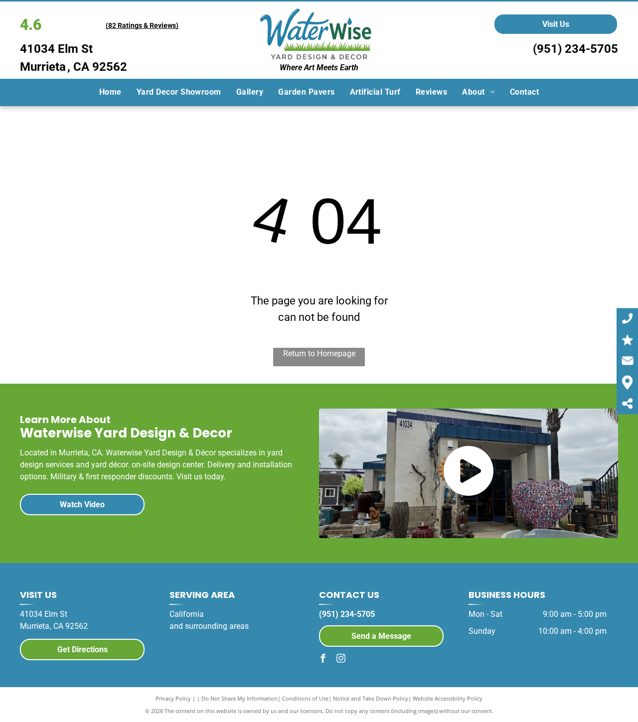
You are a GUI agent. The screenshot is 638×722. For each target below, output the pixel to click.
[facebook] (323, 659)
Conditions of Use (305, 698)
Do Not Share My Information (239, 698)
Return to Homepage (319, 353)
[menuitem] (110, 92)
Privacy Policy (173, 698)
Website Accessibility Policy (447, 698)
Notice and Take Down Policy (370, 698)
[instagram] (340, 659)
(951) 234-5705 (575, 49)
